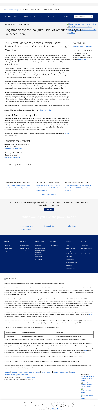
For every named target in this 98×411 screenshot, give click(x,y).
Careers (38, 372)
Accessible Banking (29, 372)
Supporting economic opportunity (40, 251)
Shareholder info (70, 259)
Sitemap (72, 372)
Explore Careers (54, 245)
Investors (68, 241)
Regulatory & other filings (72, 254)
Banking (6, 241)
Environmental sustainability (38, 255)
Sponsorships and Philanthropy (82, 46)
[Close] (95, 405)
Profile (67, 245)
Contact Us (7, 245)
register (67, 134)
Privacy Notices (57, 409)
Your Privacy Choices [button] (22, 374)
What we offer (23, 251)
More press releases (49, 194)
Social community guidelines (60, 372)
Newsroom (84, 241)
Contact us (14, 372)
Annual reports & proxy (71, 262)
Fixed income (69, 256)
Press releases (84, 245)
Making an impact (40, 241)
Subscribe (49, 209)
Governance (69, 265)
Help (6, 251)
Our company (23, 241)
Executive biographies (86, 248)
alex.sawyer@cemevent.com (13, 148)
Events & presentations (71, 251)
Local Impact (38, 245)
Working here (54, 241)
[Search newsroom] (91, 16)
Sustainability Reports (71, 268)
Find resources (38, 259)
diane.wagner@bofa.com (12, 157)
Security (49, 372)
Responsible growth (24, 245)
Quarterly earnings (70, 248)
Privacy (43, 372)
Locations (7, 372)
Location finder (8, 248)
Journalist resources (86, 251)
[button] (44, 17)
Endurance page (83, 60)
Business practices (24, 248)
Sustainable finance (40, 248)
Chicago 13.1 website (45, 110)
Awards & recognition (86, 254)
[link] (26, 227)
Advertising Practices (9, 374)
